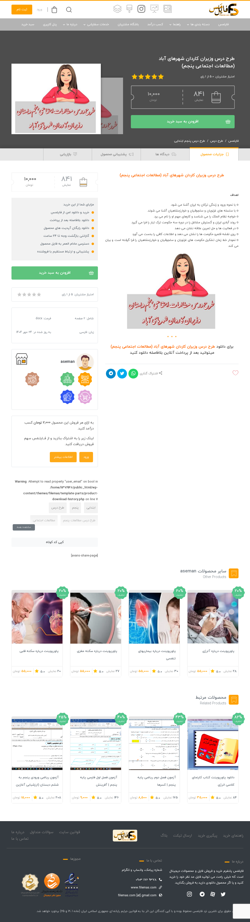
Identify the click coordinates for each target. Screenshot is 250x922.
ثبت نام (22, 9)
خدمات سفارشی (98, 24)
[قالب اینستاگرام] (141, 9)
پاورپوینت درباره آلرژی (218, 651)
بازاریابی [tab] (66, 154)
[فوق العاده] (38, 294)
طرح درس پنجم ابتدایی (189, 141)
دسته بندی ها (200, 24)
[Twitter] (223, 894)
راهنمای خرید (233, 835)
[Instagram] (189, 894)
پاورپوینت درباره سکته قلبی (39, 651)
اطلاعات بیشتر (63, 457)
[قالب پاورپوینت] (154, 9)
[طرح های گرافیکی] (129, 9)
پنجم (75, 508)
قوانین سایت (69, 832)
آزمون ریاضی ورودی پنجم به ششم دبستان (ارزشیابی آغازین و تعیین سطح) (37, 784)
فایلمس (223, 24)
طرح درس (216, 141)
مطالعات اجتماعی (44, 520)
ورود (39, 9)
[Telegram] (202, 894)
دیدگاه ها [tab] (163, 154)
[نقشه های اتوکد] (117, 9)
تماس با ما (20, 838)
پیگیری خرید (207, 835)
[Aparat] (212, 894)
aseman (68, 362)
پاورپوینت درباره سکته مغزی (97, 651)
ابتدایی (90, 508)
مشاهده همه (24, 527)
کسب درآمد (155, 24)
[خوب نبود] (23, 294)
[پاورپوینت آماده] (167, 9)
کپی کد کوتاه (55, 542)
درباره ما (72, 24)
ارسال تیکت (182, 835)
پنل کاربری (50, 24)
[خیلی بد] (19, 294)
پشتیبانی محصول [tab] (114, 154)
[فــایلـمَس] (224, 9)
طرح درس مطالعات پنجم (79, 520)
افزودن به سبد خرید (182, 121)
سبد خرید (27, 24)
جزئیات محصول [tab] (212, 154)
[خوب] (33, 294)
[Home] (125, 835)
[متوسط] (28, 294)
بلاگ (164, 835)
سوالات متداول (41, 832)
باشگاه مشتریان (128, 24)
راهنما (177, 24)
